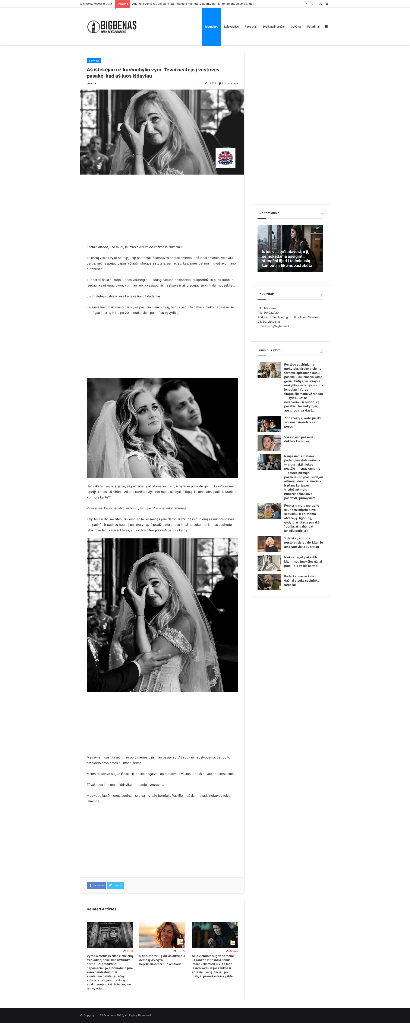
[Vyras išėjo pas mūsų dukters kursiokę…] (269, 443)
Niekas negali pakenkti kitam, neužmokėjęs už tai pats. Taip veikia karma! (303, 561)
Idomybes (211, 26)
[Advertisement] (162, 213)
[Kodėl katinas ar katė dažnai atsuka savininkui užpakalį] (269, 582)
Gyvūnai (296, 26)
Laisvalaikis (231, 26)
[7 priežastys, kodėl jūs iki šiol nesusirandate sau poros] (269, 424)
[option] (290, 248)
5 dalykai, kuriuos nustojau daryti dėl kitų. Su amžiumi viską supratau (303, 542)
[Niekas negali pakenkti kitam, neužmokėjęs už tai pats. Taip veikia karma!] (269, 563)
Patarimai (313, 26)
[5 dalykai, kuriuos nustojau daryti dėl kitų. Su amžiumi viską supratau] (269, 544)
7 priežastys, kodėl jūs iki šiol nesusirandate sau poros (302, 422)
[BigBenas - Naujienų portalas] (112, 26)
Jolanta (91, 83)
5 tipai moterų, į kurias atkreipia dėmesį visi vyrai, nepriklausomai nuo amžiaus (162, 960)
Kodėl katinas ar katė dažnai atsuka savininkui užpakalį (302, 580)
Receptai (250, 26)
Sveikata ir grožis (273, 26)
